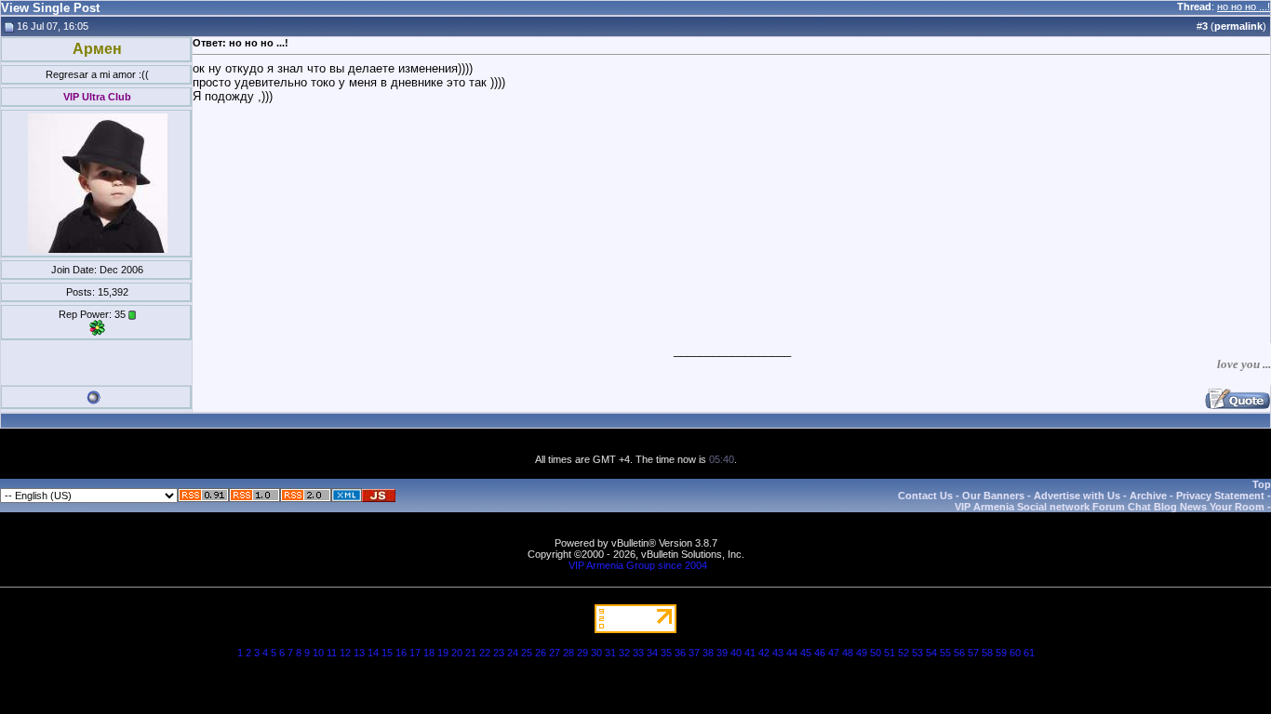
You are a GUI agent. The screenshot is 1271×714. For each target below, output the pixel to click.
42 (763, 652)
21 (470, 652)
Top (1261, 484)
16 (401, 652)
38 (708, 652)
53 (917, 652)
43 (777, 652)
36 (680, 652)
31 (610, 652)
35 (666, 652)
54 (931, 652)
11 (332, 652)
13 (359, 652)
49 (861, 652)
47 (833, 652)
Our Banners (993, 495)
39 (722, 652)
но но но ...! (1243, 6)
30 (596, 652)
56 (959, 652)
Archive (1148, 495)
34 (652, 652)
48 (847, 652)
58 (987, 652)
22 (484, 652)
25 (526, 652)
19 (442, 652)
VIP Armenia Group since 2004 (638, 565)
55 (945, 652)
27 (554, 652)
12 (345, 652)
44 (791, 652)
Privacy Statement (1220, 495)
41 (750, 652)
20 (456, 652)
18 (429, 652)
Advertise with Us (1077, 495)
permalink (1238, 26)
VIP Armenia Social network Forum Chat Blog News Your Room (1109, 506)
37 (694, 652)
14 (373, 652)
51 (889, 652)
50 (875, 652)
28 (568, 652)
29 (582, 652)
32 (624, 652)
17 (415, 652)
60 (1015, 652)
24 (512, 652)
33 (638, 652)
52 (903, 652)
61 (1029, 652)
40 (736, 652)
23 (498, 652)
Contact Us (925, 495)
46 (819, 652)
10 (318, 652)
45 (805, 652)
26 (540, 652)
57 (973, 652)
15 (387, 652)
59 (1001, 652)
